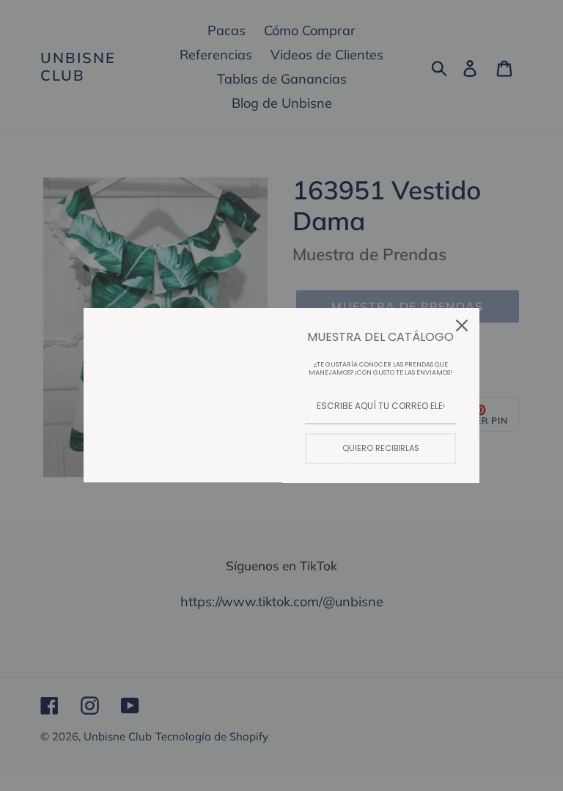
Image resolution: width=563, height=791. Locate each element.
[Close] (461, 325)
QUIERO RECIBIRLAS (380, 448)
